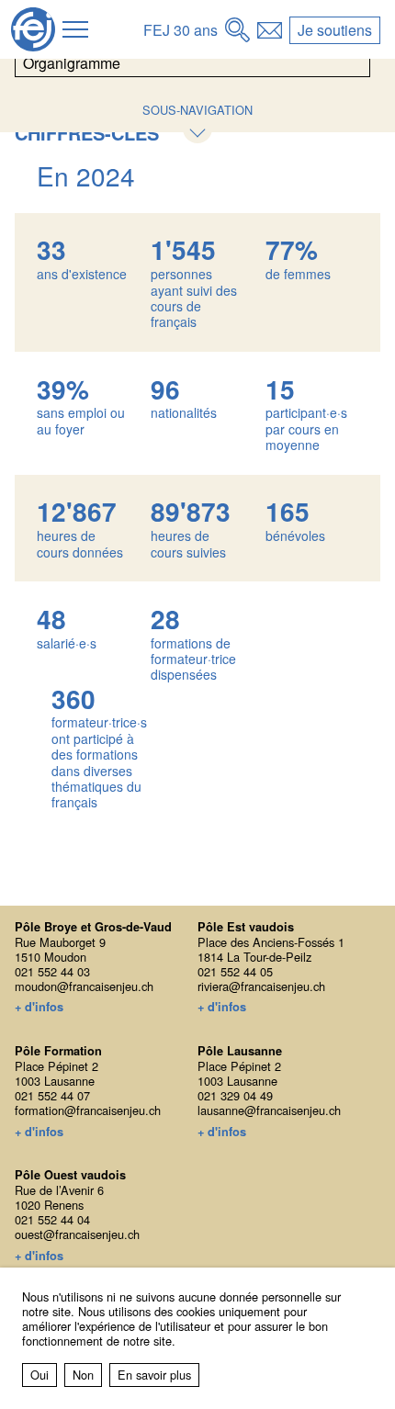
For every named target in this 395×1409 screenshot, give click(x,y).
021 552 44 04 (52, 1219)
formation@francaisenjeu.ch (88, 1110)
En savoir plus (154, 1374)
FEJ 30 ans (180, 29)
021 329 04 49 (235, 1095)
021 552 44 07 (52, 1095)
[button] (75, 29)
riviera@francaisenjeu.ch (261, 986)
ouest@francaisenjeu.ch (77, 1234)
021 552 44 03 (52, 971)
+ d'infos (39, 1007)
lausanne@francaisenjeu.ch (269, 1110)
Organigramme (71, 62)
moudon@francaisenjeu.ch (84, 986)
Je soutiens (335, 29)
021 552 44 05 (235, 971)
